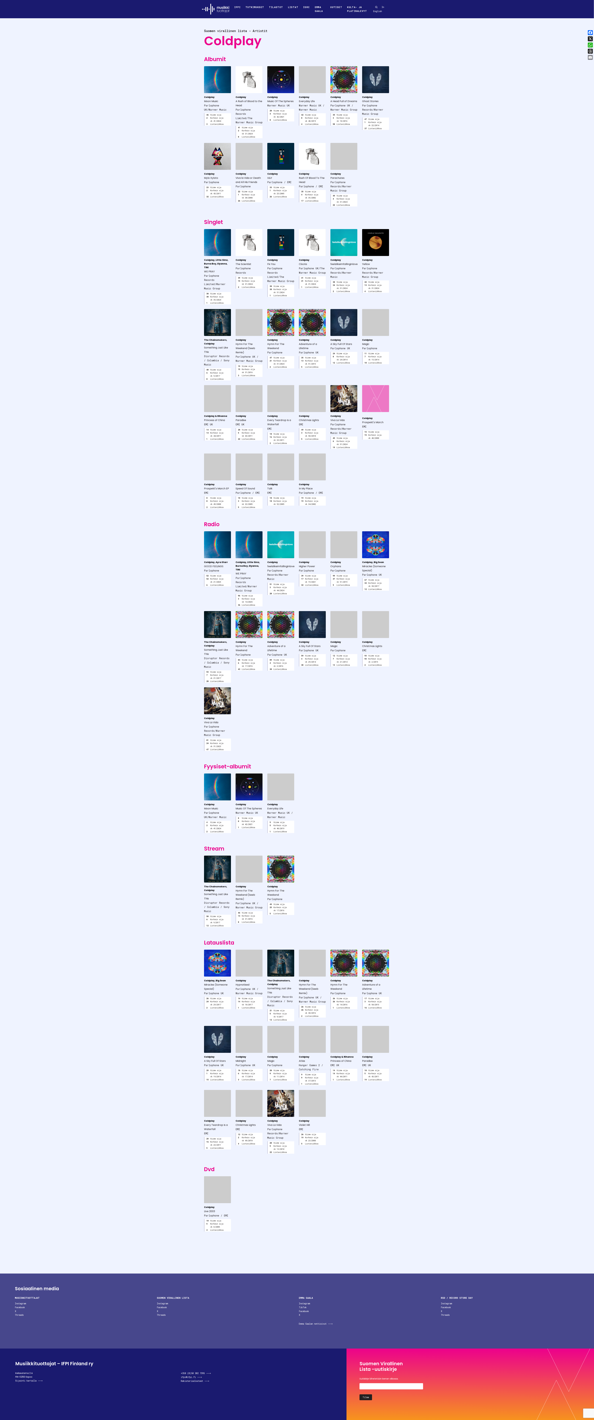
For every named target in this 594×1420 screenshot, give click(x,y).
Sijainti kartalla (26, 1380)
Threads (19, 1314)
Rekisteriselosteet (192, 1380)
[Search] (376, 7)
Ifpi (237, 7)
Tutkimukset (254, 7)
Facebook (20, 1307)
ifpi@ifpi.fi (188, 1377)
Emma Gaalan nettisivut (313, 1323)
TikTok (303, 1307)
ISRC (306, 7)
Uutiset (336, 7)
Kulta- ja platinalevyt (357, 9)
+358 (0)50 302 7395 (193, 1373)
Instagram (20, 1303)
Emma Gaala (319, 9)
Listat (293, 7)
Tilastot (276, 7)
